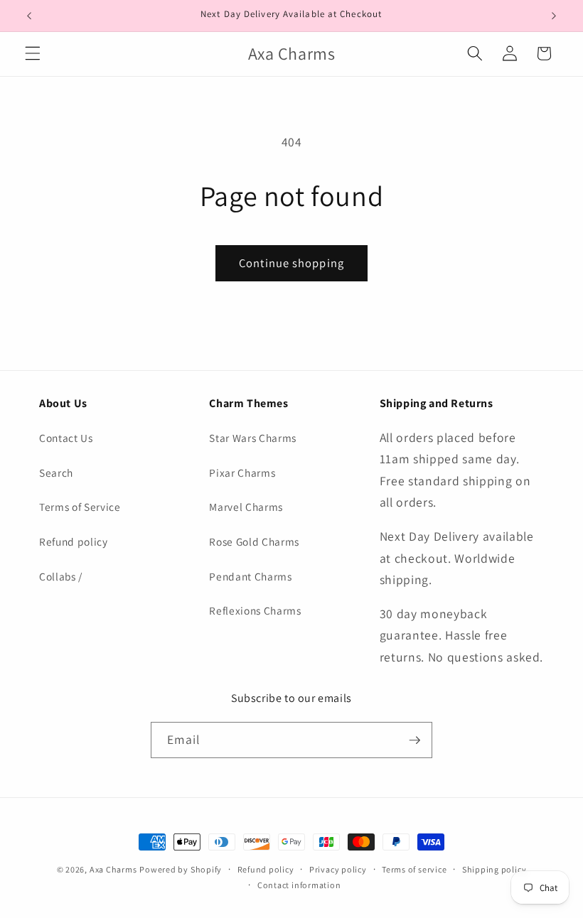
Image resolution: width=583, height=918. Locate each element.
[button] (33, 53)
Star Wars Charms (252, 438)
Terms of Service (80, 507)
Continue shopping (291, 263)
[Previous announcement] (29, 15)
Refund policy (73, 541)
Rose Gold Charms (254, 541)
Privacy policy (338, 869)
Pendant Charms (250, 576)
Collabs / (60, 576)
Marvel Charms (246, 507)
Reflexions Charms (255, 610)
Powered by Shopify (180, 869)
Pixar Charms (242, 472)
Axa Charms (113, 869)
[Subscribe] (414, 740)
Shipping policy (494, 869)
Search (56, 472)
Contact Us (66, 438)
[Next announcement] (553, 15)
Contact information (299, 885)
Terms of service (414, 869)
